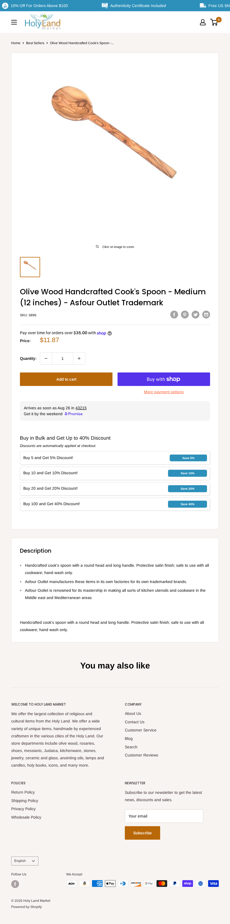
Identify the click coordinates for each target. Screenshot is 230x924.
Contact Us (134, 722)
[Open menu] (14, 22)
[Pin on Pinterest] (185, 314)
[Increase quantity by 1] (79, 358)
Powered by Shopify (26, 907)
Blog (129, 738)
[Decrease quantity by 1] (46, 358)
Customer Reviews (141, 755)
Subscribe (142, 833)
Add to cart (66, 379)
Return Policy (23, 792)
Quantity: (28, 358)
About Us (133, 713)
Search (131, 747)
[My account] (203, 22)
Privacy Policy (23, 808)
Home (15, 43)
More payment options (164, 392)
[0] (214, 22)
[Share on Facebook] (174, 314)
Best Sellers (35, 43)
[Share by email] (206, 314)
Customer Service (141, 730)
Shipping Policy (24, 800)
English (20, 861)
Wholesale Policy (26, 817)
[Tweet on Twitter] (195, 314)
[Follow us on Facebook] (15, 884)
